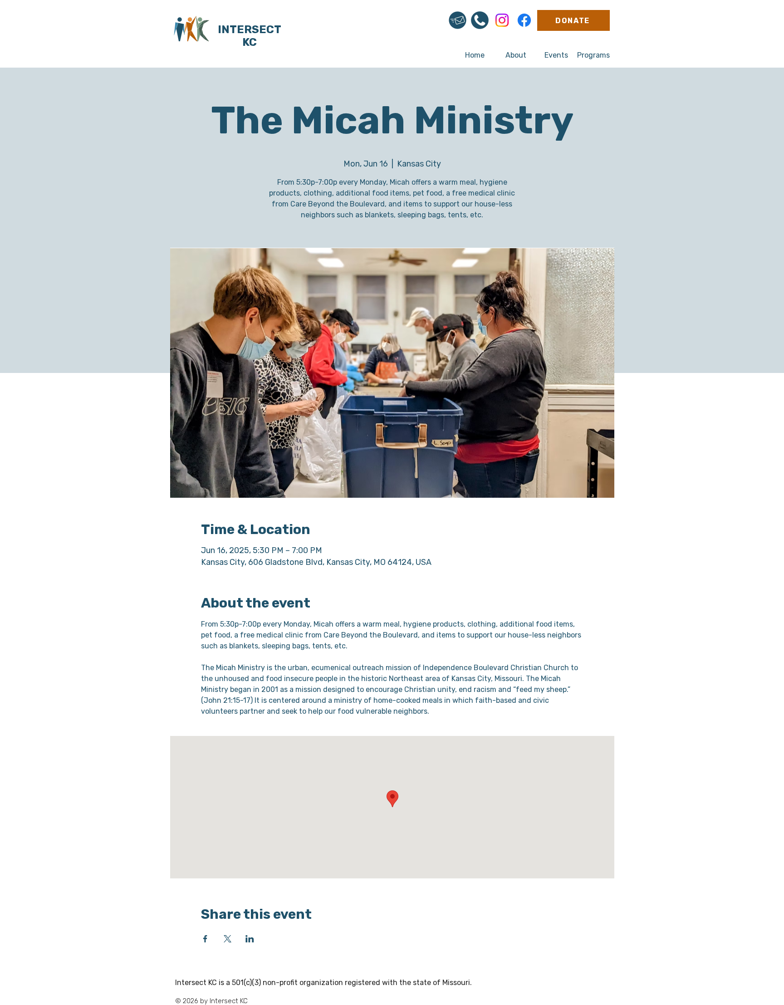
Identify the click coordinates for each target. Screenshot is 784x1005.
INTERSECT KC (249, 36)
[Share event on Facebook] (205, 938)
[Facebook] (524, 20)
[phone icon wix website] (480, 20)
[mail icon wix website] (457, 20)
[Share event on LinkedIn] (249, 938)
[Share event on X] (227, 938)
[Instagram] (502, 20)
